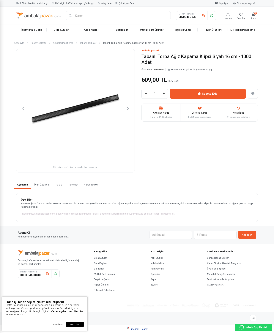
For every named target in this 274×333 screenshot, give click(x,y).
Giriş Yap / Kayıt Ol (246, 3)
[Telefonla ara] (203, 15)
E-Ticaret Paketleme (242, 29)
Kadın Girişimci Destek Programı (224, 263)
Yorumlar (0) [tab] (91, 184)
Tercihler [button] (58, 324)
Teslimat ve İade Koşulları (220, 279)
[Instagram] (253, 318)
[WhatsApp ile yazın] (211, 15)
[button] (23, 108)
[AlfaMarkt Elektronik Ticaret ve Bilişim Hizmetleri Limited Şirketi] (38, 15)
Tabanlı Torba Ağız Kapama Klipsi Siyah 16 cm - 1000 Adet (133, 43)
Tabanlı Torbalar (88, 43)
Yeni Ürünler (157, 257)
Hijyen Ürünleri (213, 29)
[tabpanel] (137, 207)
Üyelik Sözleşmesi (216, 268)
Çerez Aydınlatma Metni (66, 311)
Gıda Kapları (91, 29)
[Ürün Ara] (70, 15)
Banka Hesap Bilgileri (218, 257)
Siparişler (224, 3)
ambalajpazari (150, 50)
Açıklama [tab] (22, 184)
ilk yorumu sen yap (202, 69)
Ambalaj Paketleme (63, 43)
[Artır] (164, 94)
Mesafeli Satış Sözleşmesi (221, 274)
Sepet (154, 279)
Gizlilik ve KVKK (215, 284)
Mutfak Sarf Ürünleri (152, 29)
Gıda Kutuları (62, 29)
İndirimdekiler (158, 263)
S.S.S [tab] (59, 184)
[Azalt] (146, 94)
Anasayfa (19, 43)
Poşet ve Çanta (182, 29)
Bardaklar (122, 29)
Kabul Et (75, 324)
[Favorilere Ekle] (253, 94)
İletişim (154, 284)
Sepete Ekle (210, 93)
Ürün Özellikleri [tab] (42, 184)
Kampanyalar (157, 268)
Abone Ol (247, 234)
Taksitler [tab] (73, 184)
